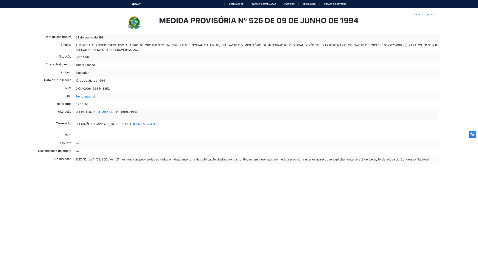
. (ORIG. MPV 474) (144, 124)
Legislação (309, 4)
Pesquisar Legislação (425, 14)
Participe (289, 4)
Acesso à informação (264, 4)
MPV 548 (107, 112)
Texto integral (85, 96)
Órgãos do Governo (335, 4)
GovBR (136, 4)
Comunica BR (236, 4)
